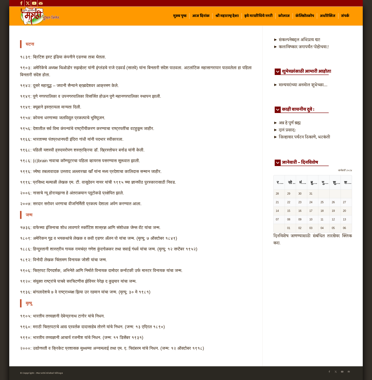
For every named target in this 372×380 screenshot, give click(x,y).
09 (299, 219)
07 (277, 219)
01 (288, 228)
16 (299, 210)
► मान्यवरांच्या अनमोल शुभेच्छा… (300, 85)
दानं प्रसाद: (287, 130)
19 (333, 210)
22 (288, 202)
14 (277, 210)
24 (310, 202)
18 (322, 210)
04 (322, 228)
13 (344, 219)
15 (288, 210)
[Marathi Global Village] (40, 16)
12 (333, 219)
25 (322, 202)
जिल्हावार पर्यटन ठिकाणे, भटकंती (304, 137)
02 (299, 228)
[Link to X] (28, 3)
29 (288, 193)
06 (344, 228)
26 (333, 202)
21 (277, 202)
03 (310, 228)
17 (310, 210)
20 (344, 210)
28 (277, 193)
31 (310, 193)
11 (322, 219)
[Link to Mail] (40, 3)
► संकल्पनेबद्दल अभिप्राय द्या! (296, 40)
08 (288, 219)
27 (344, 202)
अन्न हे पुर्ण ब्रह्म (290, 123)
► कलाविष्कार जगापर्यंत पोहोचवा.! (301, 47)
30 (299, 193)
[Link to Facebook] (21, 3)
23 (299, 202)
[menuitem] (179, 16)
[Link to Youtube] (34, 3)
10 (310, 219)
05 (333, 228)
